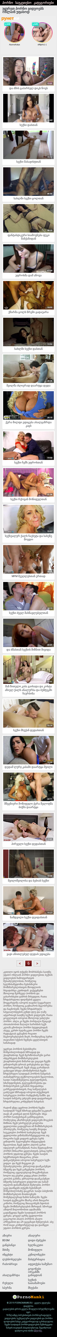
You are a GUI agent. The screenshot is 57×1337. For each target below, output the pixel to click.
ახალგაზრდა (11, 1275)
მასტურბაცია (36, 1259)
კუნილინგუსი (36, 1254)
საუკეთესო (23, 2)
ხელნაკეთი (35, 1245)
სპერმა (7, 1287)
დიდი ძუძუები (37, 1240)
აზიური (7, 1235)
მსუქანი (33, 1287)
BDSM (6, 1240)
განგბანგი (9, 1245)
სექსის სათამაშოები (36, 1281)
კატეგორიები (44, 2)
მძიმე (6, 1249)
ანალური (34, 1235)
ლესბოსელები (12, 1259)
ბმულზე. (38, 1330)
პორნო (7, 2)
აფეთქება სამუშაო (40, 1264)
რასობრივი (9, 1264)
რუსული (7, 1283)
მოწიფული (35, 1249)
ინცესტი (7, 1254)
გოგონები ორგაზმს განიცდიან (35, 1272)
